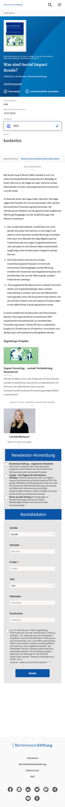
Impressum (32, 757)
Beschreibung (11, 159)
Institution (16, 613)
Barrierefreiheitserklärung (32, 764)
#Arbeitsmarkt (13, 83)
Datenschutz (32, 770)
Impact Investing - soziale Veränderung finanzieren (28, 370)
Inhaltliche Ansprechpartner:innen (40, 159)
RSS (32, 776)
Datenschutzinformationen (33, 662)
